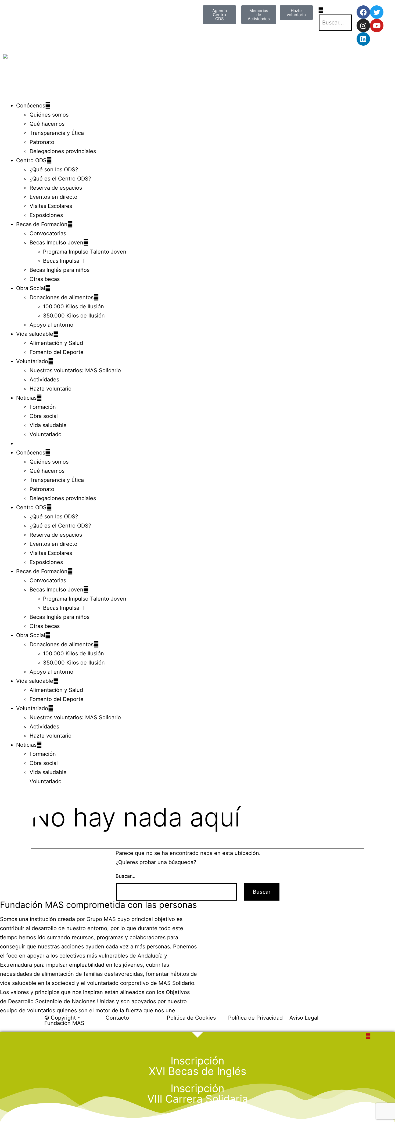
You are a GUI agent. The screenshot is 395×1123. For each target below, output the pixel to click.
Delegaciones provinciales (63, 151)
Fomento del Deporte (57, 352)
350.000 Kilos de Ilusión (74, 315)
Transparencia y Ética (57, 133)
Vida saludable (34, 334)
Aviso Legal (303, 1017)
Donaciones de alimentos (62, 297)
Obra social (44, 416)
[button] (334, 10)
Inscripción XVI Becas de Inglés (197, 1065)
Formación (43, 407)
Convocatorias (48, 233)
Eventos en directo (53, 197)
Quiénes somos (49, 114)
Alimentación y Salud (56, 343)
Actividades (44, 379)
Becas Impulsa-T (64, 261)
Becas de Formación (41, 224)
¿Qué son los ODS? (54, 169)
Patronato (42, 142)
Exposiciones (46, 215)
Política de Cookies (191, 1017)
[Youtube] (376, 25)
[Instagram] (363, 25)
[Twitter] (376, 12)
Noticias (26, 398)
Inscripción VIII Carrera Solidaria (197, 1093)
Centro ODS (31, 160)
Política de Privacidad (255, 1017)
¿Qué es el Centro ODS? (60, 178)
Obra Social (30, 288)
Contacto (117, 1017)
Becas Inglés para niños (59, 270)
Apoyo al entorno (51, 325)
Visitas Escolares (51, 206)
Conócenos (30, 105)
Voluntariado (32, 361)
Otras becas (45, 279)
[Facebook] (363, 12)
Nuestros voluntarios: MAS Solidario (75, 370)
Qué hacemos (47, 124)
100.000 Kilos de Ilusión (73, 306)
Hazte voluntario (50, 388)
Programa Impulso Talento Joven (84, 251)
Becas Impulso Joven (56, 242)
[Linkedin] (363, 39)
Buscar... (125, 876)
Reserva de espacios (56, 188)
